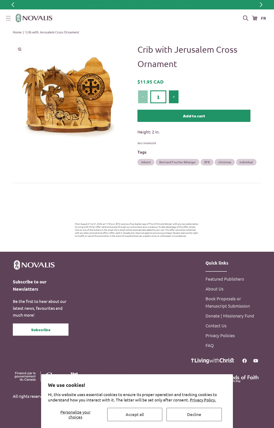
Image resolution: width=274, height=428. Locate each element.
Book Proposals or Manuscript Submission (228, 302)
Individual (246, 162)
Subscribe (41, 329)
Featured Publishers (225, 278)
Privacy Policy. (203, 399)
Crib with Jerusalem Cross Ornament (52, 32)
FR (263, 18)
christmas (224, 162)
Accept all (135, 414)
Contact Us (216, 325)
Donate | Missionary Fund (230, 315)
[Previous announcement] (13, 5)
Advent (146, 162)
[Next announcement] (261, 5)
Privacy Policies (220, 335)
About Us (214, 288)
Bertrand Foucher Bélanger (177, 162)
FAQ (210, 345)
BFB (207, 162)
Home (17, 32)
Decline (194, 414)
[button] (8, 18)
